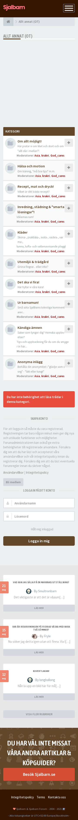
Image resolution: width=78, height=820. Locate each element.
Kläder (23, 232)
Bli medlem (13, 482)
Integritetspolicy (37, 472)
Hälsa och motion (31, 166)
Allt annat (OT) (17, 36)
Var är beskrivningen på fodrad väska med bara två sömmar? (41, 628)
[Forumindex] (8, 21)
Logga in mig (39, 540)
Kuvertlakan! (41, 671)
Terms (41, 797)
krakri (45, 155)
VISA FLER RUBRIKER (39, 714)
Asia (37, 155)
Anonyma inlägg (30, 362)
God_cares (57, 155)
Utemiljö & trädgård (33, 262)
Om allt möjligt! (30, 141)
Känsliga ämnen (30, 327)
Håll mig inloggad (42, 529)
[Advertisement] (39, 80)
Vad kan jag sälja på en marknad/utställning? (41, 582)
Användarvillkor (13, 472)
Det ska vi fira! (28, 282)
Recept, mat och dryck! (36, 186)
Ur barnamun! (28, 302)
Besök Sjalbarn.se (39, 774)
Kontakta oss (57, 797)
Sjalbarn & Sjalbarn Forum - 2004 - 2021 (39, 808)
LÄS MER (39, 608)
